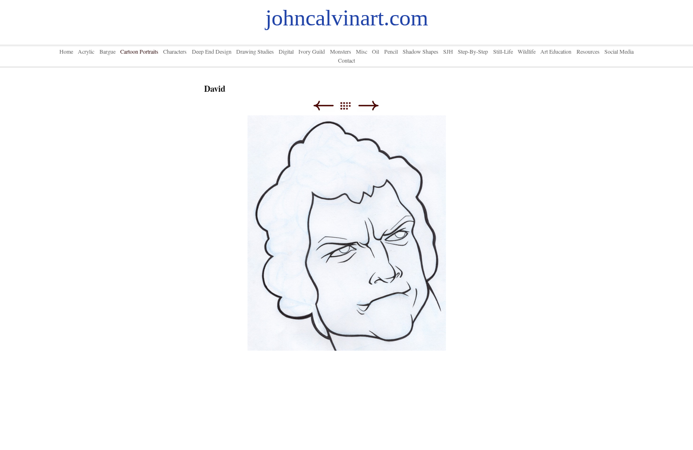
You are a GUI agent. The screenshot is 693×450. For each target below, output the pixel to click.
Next (368, 106)
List (350, 106)
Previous (323, 106)
